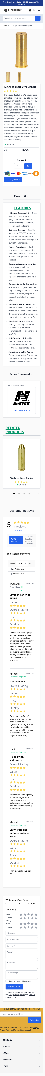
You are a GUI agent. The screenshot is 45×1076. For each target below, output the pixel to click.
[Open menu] (39, 9)
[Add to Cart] (28, 166)
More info (18, 530)
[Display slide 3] (24, 493)
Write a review (14, 540)
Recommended (18, 574)
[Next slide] (37, 493)
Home (5, 26)
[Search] (37, 18)
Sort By (12, 563)
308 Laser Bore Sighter (21, 478)
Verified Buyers (18, 569)
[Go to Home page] (12, 10)
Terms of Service (20, 1030)
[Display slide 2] (19, 493)
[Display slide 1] (14, 493)
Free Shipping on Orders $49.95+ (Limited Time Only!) (21, 3)
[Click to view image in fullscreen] (21, 50)
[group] (11, 91)
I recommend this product (20, 981)
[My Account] (30, 10)
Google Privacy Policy (17, 995)
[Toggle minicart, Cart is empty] (34, 10)
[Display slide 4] (29, 493)
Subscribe (34, 1020)
